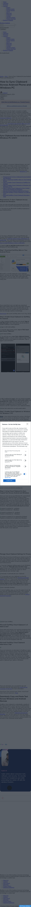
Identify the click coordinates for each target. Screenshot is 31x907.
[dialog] (15, 453)
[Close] (27, 424)
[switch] (25, 455)
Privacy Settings (26, 906)
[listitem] (15, 451)
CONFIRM (9, 480)
